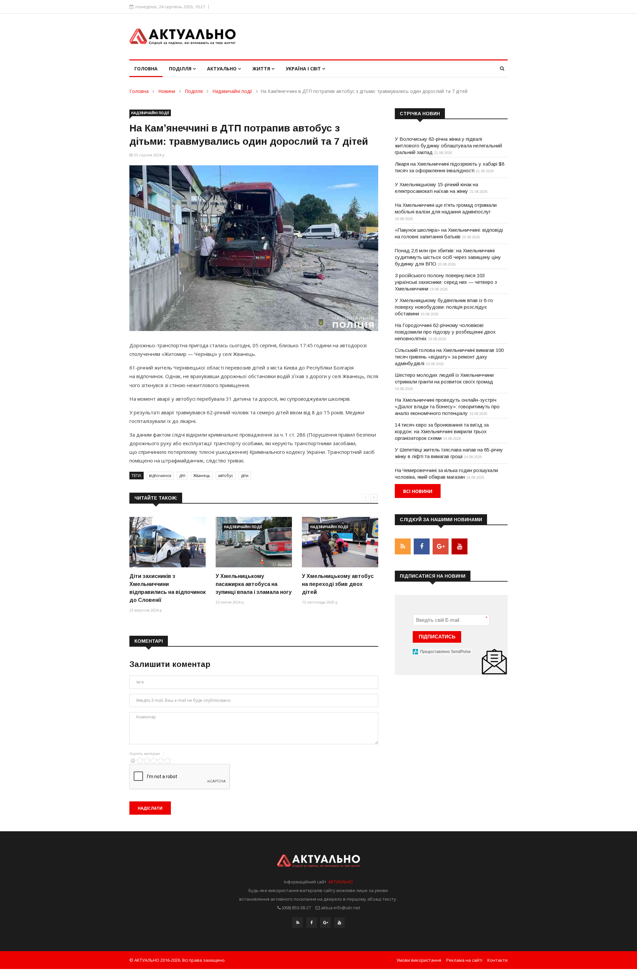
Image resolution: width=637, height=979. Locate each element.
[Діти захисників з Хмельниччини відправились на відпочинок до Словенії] (167, 542)
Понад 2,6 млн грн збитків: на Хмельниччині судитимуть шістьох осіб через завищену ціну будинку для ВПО (448, 257)
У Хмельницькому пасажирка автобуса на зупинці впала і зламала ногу (254, 584)
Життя (261, 68)
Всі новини (417, 491)
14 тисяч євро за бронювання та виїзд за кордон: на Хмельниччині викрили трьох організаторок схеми (442, 431)
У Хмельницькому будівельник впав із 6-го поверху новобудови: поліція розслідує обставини (444, 306)
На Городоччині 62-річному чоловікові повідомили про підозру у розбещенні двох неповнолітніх (445, 331)
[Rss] (297, 922)
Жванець (201, 475)
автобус (225, 475)
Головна (146, 68)
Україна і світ (304, 68)
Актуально (222, 68)
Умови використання (418, 960)
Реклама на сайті (464, 960)
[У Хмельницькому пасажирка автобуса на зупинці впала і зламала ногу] (254, 542)
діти (244, 475)
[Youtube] (339, 922)
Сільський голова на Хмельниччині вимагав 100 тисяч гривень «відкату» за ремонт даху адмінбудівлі (449, 356)
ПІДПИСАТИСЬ (437, 636)
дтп (182, 475)
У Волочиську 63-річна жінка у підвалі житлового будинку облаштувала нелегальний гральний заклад (448, 145)
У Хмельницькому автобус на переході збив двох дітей (338, 584)
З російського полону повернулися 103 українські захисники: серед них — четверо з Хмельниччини (446, 282)
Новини (166, 91)
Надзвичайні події (232, 91)
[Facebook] (311, 922)
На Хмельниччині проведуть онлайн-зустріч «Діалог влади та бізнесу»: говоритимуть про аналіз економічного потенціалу (447, 406)
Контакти (497, 960)
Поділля (181, 68)
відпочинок (160, 475)
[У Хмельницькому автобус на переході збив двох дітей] (340, 542)
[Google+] (325, 922)
